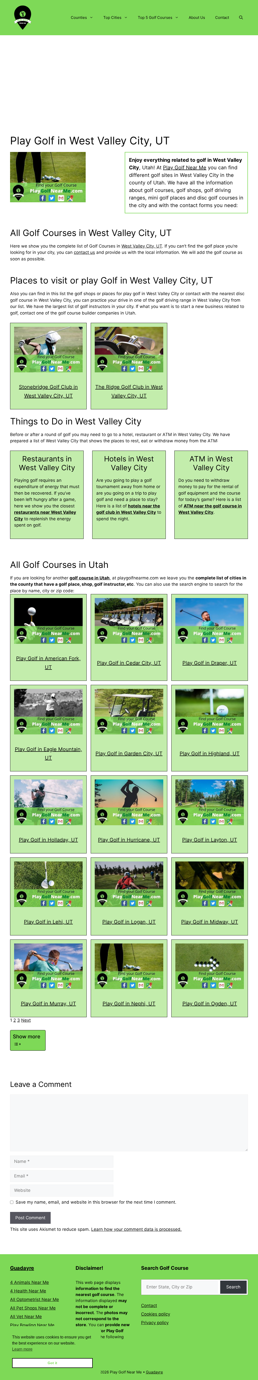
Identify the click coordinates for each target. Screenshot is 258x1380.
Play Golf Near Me (184, 168)
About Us (197, 17)
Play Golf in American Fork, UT (48, 662)
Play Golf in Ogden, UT (209, 1004)
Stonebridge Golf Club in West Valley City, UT (48, 391)
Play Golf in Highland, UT (210, 754)
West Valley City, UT (141, 246)
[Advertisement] (129, 73)
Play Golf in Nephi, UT (129, 1004)
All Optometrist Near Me (34, 1299)
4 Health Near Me (28, 1290)
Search (233, 1286)
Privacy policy (155, 1322)
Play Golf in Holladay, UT (48, 840)
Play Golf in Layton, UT (209, 840)
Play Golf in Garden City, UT (129, 754)
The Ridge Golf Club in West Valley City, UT (129, 391)
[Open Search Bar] (241, 17)
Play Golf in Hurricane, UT (129, 840)
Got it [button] (52, 1363)
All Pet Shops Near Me (33, 1308)
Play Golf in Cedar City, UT (129, 663)
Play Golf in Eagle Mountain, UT (48, 753)
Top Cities (112, 17)
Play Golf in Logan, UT (129, 922)
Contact (222, 17)
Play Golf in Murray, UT (48, 1004)
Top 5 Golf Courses (155, 17)
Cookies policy (155, 1314)
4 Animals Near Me (29, 1282)
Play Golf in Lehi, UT (48, 922)
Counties (79, 17)
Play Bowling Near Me (32, 1325)
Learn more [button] (22, 1349)
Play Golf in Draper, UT (209, 663)
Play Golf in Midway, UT (209, 922)
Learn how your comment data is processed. (136, 1229)
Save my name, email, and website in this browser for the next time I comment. (96, 1202)
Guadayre (22, 1268)
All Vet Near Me (26, 1316)
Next (26, 1020)
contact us (84, 252)
